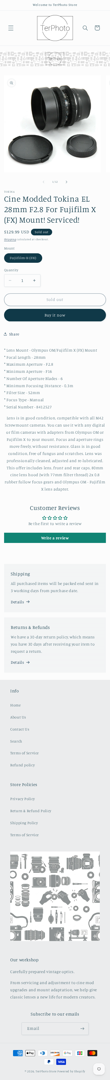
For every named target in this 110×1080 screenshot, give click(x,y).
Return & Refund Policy (30, 811)
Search (16, 741)
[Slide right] (66, 182)
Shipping (10, 239)
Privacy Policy (22, 799)
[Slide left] (43, 182)
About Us (18, 717)
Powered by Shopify (71, 1071)
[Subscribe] (82, 1028)
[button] (11, 28)
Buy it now (55, 315)
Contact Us (19, 729)
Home (15, 705)
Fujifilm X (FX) (26, 259)
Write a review (55, 537)
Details (17, 601)
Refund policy (22, 765)
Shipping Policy (24, 823)
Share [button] (14, 334)
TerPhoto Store (46, 1071)
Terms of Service (24, 753)
